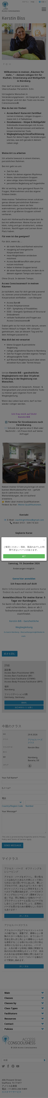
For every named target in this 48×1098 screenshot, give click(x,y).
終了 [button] (24, 556)
